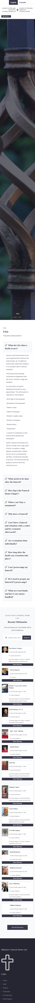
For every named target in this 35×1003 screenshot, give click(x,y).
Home (15, 317)
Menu (7, 16)
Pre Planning (7, 995)
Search (27, 637)
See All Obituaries (17, 927)
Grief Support (7, 999)
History (5, 988)
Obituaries (6, 992)
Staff (4, 984)
